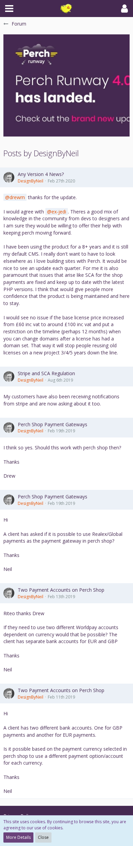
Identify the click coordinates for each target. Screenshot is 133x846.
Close (43, 837)
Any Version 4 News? (41, 174)
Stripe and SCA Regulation (46, 373)
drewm (17, 197)
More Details (18, 837)
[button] (9, 8)
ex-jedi (58, 211)
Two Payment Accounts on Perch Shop (61, 590)
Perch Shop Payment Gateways (52, 424)
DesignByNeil (30, 181)
